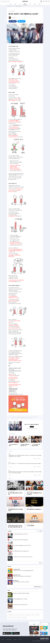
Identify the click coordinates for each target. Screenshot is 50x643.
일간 (37, 531)
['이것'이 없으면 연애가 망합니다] (13, 436)
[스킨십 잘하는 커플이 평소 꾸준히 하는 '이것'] (25, 436)
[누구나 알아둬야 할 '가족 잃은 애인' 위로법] (36, 436)
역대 (40, 531)
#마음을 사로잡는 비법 (11, 507)
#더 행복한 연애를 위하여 (11, 491)
